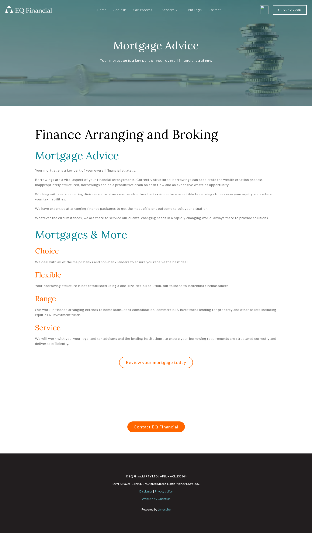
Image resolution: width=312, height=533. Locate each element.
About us (119, 10)
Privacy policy (164, 491)
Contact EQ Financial (156, 426)
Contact (215, 10)
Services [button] (168, 10)
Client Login (193, 10)
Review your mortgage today (156, 362)
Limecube (164, 509)
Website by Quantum (156, 499)
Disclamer (145, 491)
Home (101, 10)
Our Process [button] (143, 10)
